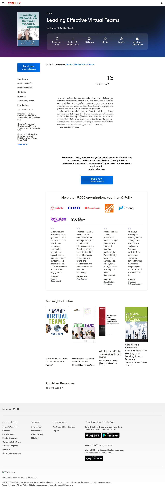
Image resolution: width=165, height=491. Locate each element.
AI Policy (34, 438)
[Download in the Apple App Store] (93, 437)
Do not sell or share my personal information (19, 477)
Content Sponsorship (11, 453)
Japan (56, 430)
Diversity (6, 449)
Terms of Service (8, 485)
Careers (6, 430)
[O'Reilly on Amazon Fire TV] (94, 460)
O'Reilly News (8, 434)
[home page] (14, 3)
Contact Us (36, 427)
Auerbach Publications (137, 43)
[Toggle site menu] (3, 3)
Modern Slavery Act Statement (61, 485)
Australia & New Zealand (64, 427)
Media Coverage (10, 438)
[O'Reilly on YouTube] (18, 409)
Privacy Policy (37, 434)
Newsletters (36, 430)
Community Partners (11, 442)
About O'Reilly (10, 421)
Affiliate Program (10, 445)
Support (35, 421)
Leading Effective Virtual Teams (80, 64)
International (60, 421)
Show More (22, 144)
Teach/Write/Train (10, 427)
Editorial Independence (38, 485)
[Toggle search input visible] (162, 3)
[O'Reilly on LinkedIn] (14, 409)
